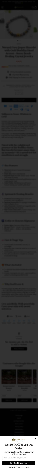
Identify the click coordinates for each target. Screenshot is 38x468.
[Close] (35, 438)
